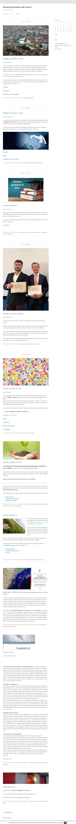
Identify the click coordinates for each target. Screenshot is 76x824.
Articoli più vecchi (8, 812)
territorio (43, 624)
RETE (30, 559)
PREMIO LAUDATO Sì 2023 (13, 113)
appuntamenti (26, 162)
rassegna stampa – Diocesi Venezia (63, 45)
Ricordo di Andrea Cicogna (13, 313)
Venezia (32, 504)
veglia (34, 762)
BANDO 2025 (6, 90)
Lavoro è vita (8, 652)
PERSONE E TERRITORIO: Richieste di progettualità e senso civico (25, 593)
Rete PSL (8, 552)
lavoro (31, 762)
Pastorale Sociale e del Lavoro (17, 7)
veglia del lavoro (9, 787)
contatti (18, 14)
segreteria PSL (10, 234)
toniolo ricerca (58, 48)
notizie (20, 97)
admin (32, 97)
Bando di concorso (10, 497)
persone (39, 624)
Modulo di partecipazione (9, 425)
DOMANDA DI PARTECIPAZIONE (11, 94)
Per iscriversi (6, 225)
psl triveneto (26, 559)
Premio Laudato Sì (10, 205)
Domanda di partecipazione (12, 498)
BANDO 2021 (6, 422)
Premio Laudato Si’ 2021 (12, 388)
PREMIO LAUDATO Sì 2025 (13, 58)
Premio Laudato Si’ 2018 (12, 462)
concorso (41, 504)
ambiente (36, 504)
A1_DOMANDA (6, 429)
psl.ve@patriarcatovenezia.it (9, 545)
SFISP (56, 47)
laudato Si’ (45, 504)
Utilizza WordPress (7, 817)
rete (12, 14)
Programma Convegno (11, 500)
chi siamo (5, 14)
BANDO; (5, 155)
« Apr (56, 34)
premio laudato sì (37, 232)
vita (37, 762)
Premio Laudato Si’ (10, 515)
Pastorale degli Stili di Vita (60, 43)
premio (4, 505)
